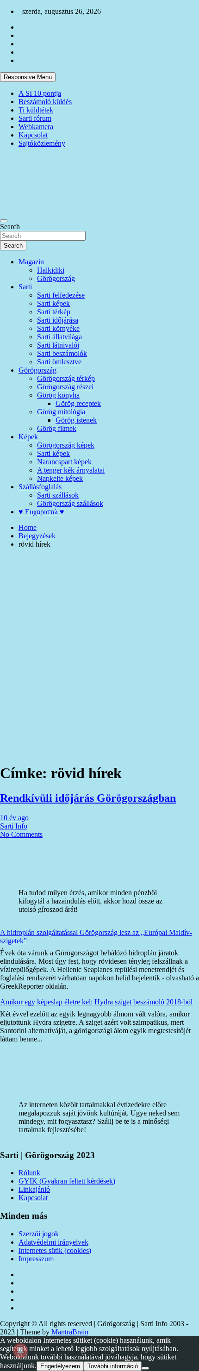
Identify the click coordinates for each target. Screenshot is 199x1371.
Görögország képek (65, 445)
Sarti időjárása (57, 320)
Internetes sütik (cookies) (55, 1250)
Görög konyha (58, 395)
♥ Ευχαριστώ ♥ (41, 512)
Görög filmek (56, 428)
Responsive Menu (28, 77)
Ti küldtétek (36, 110)
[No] (145, 1368)
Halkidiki (50, 270)
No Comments (21, 834)
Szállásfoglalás (40, 487)
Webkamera (36, 127)
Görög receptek (78, 403)
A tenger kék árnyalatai (71, 470)
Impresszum (36, 1259)
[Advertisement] (99, 655)
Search (10, 227)
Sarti (25, 287)
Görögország (56, 278)
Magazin (31, 262)
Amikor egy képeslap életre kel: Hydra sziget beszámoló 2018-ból (96, 1002)
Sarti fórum (35, 118)
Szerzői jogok (39, 1234)
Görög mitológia (61, 412)
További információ (112, 1366)
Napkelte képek (60, 478)
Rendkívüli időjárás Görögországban (88, 798)
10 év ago (14, 818)
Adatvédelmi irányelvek (53, 1242)
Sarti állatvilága (59, 337)
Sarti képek (53, 303)
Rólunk (29, 1173)
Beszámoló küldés (45, 102)
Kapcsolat (33, 135)
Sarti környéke (58, 328)
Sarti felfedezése (61, 295)
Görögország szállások (70, 503)
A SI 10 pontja (40, 93)
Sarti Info (13, 826)
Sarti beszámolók (62, 353)
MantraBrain (69, 1332)
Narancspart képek (64, 462)
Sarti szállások (58, 495)
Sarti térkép (53, 312)
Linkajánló (34, 1189)
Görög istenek (76, 420)
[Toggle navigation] (3, 220)
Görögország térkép (66, 378)
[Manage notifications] (20, 1350)
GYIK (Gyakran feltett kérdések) (67, 1181)
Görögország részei (65, 387)
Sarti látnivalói (58, 345)
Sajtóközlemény (42, 143)
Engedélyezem (60, 1366)
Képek (28, 437)
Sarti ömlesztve (59, 362)
